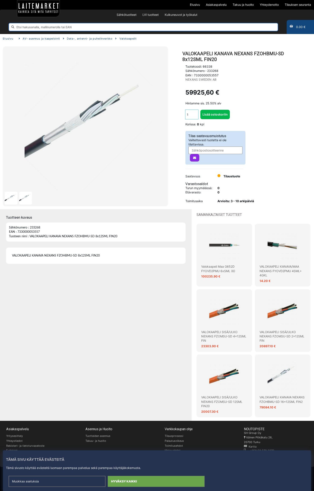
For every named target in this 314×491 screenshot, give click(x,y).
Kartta (252, 446)
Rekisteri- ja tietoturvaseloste (25, 445)
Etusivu (8, 38)
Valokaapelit (128, 38)
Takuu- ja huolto (95, 440)
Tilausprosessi (174, 436)
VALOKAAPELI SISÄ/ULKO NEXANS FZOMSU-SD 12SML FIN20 (221, 401)
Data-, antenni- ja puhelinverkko (89, 38)
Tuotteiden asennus (97, 436)
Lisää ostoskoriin (215, 114)
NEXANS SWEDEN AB (200, 79)
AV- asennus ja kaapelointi (41, 38)
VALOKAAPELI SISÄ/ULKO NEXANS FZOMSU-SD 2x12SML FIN (282, 336)
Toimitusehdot (174, 445)
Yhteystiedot (14, 440)
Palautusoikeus (174, 440)
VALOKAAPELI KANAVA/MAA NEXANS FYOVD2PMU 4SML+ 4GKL (281, 271)
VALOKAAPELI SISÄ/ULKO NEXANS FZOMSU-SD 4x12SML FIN (223, 336)
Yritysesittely (14, 436)
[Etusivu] (38, 8)
